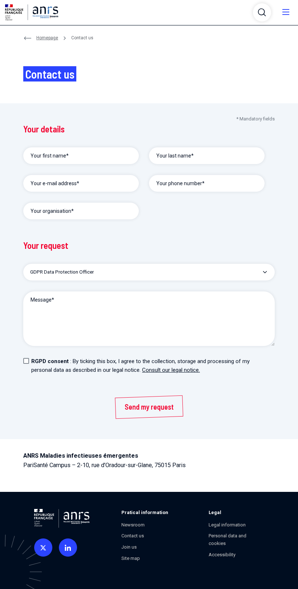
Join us (129, 547)
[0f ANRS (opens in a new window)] (43, 547)
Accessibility (222, 554)
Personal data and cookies (227, 539)
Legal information (227, 525)
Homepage (47, 37)
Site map (130, 558)
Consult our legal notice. (171, 370)
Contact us (132, 535)
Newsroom (133, 525)
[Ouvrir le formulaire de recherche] (262, 12)
